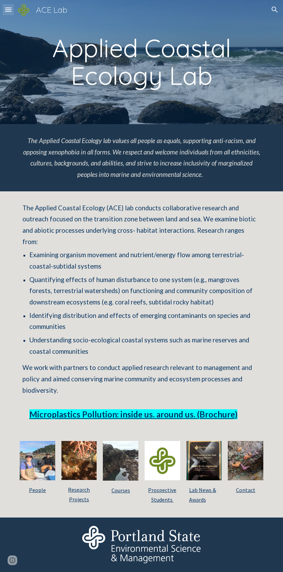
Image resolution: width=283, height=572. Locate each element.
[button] (8, 9)
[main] (141, 62)
